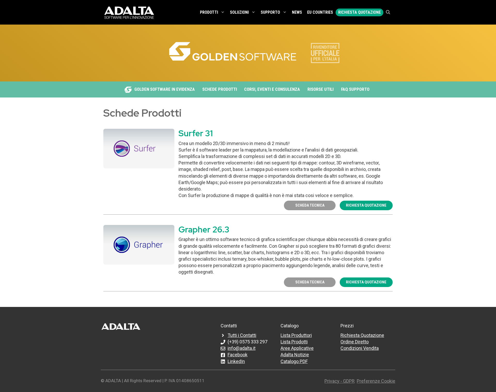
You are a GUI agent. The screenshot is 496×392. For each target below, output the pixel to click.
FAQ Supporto (355, 89)
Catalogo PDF (294, 361)
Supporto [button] (270, 12)
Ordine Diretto (354, 341)
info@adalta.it (241, 348)
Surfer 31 (196, 133)
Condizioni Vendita (359, 348)
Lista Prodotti (294, 341)
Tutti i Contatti (242, 335)
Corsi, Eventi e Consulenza (272, 89)
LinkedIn (236, 361)
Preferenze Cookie (376, 381)
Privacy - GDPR (339, 381)
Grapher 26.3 (204, 229)
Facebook (237, 354)
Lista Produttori (296, 335)
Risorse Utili (320, 89)
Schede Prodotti (219, 89)
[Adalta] (129, 12)
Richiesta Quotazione (359, 12)
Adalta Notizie (295, 354)
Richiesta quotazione (366, 205)
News (297, 12)
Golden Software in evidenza (164, 89)
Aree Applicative (297, 348)
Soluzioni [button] (239, 12)
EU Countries (320, 12)
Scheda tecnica (309, 205)
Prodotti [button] (209, 12)
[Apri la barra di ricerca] (388, 12)
